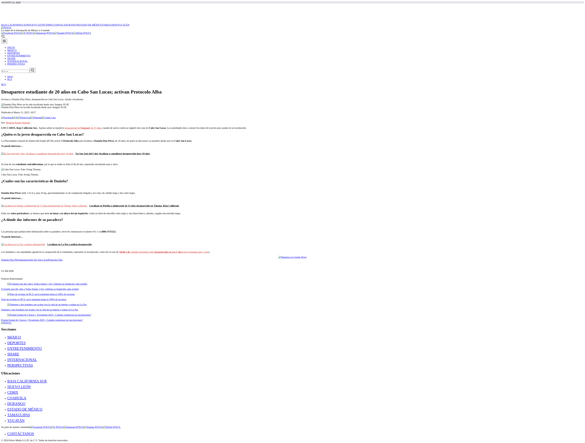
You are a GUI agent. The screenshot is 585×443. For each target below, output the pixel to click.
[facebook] (11, 33)
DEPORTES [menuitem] (13, 53)
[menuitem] (295, 337)
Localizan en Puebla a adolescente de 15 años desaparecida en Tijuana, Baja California (134, 205)
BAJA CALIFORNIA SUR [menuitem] (14, 25)
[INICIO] (6, 27)
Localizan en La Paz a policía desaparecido (69, 244)
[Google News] (292, 257)
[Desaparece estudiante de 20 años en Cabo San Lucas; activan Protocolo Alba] (7, 117)
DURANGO (16, 404)
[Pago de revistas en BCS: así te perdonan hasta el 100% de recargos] (41, 294)
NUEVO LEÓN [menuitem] (36, 25)
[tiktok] (82, 33)
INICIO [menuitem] (11, 47)
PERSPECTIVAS (20, 365)
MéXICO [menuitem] (12, 50)
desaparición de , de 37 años (83, 128)
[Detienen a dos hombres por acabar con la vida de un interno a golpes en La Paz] (47, 304)
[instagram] (44, 33)
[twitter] (27, 33)
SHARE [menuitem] (11, 58)
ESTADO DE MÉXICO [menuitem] (90, 25)
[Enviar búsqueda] (32, 70)
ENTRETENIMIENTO (24, 348)
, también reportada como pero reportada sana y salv (163, 252)
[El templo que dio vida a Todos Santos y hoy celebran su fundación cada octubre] (47, 284)
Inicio (10, 76)
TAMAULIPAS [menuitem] (109, 25)
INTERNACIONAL (22, 360)
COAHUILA (16, 398)
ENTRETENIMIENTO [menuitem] (19, 55)
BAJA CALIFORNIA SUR (27, 381)
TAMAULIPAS (18, 415)
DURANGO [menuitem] (71, 25)
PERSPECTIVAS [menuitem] (16, 64)
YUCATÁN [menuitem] (123, 25)
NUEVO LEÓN (19, 387)
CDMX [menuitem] (48, 25)
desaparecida (26, 260)
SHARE (13, 354)
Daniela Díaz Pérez (10, 260)
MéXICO (14, 337)
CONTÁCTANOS (20, 434)
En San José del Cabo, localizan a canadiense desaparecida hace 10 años (113, 153)
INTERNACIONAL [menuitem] (17, 61)
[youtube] (63, 33)
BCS (9, 79)
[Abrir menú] (4, 41)
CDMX (12, 392)
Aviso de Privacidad (78, 440)
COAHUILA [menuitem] (58, 25)
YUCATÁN (16, 420)
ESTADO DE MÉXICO (24, 409)
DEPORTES (16, 343)
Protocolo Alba (55, 260)
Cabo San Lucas (40, 260)
